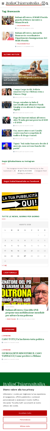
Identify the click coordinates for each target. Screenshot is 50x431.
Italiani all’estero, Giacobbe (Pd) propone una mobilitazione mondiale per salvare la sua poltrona (24, 313)
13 (25, 246)
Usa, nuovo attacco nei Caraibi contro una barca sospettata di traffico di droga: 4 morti (27, 133)
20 (25, 251)
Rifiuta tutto (25, 426)
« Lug (4, 265)
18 (11, 251)
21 (32, 251)
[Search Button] (47, 3)
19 (18, 251)
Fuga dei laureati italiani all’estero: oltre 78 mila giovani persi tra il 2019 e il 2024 (30, 120)
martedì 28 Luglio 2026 (26, 319)
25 (12, 256)
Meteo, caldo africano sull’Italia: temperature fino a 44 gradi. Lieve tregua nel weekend (25, 77)
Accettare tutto (25, 413)
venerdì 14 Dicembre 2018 (25, 46)
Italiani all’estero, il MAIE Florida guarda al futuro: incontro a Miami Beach (31, 20)
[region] (25, 408)
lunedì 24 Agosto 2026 (11, 342)
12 (18, 246)
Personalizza (25, 420)
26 (18, 256)
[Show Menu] (3, 3)
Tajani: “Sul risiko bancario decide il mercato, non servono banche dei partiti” (30, 146)
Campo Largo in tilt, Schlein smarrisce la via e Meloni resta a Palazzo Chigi (28, 91)
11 (11, 246)
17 (5, 251)
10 (5, 246)
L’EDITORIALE (9, 307)
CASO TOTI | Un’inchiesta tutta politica (23, 339)
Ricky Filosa (11, 319)
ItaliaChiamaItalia (23, 25)
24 (5, 256)
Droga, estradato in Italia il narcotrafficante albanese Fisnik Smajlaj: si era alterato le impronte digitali (29, 106)
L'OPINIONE (6, 336)
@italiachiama (25, 171)
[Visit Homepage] (25, 4)
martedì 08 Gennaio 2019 (25, 28)
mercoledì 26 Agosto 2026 (14, 83)
